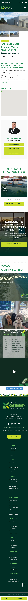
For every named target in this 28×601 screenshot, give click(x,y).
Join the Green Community (13, 581)
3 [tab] (13, 199)
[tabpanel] (14, 186)
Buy (13, 445)
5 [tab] (17, 199)
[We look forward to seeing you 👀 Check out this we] (14, 344)
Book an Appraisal (13, 462)
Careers (13, 564)
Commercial (13, 497)
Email (20, 598)
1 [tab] (8, 199)
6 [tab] (19, 199)
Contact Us (13, 577)
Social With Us (13, 579)
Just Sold (13, 469)
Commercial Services (13, 502)
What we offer (13, 524)
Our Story (13, 540)
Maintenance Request (13, 488)
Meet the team (13, 465)
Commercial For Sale (13, 505)
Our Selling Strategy (13, 467)
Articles (13, 555)
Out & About (13, 543)
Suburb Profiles (13, 559)
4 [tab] (15, 199)
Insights (13, 552)
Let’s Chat (13, 574)
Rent (13, 476)
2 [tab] (10, 199)
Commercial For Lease (13, 507)
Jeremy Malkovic (14, 138)
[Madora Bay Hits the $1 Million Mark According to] (14, 287)
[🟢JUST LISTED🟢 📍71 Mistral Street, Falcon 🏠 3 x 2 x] (14, 372)
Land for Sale (13, 450)
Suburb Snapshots (13, 557)
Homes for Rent (13, 481)
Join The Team (13, 569)
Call (7, 598)
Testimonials (13, 547)
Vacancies (13, 567)
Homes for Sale (13, 448)
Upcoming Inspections (13, 452)
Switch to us (13, 490)
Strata (13, 518)
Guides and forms (13, 455)
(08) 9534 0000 (14, 414)
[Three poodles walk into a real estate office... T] (14, 315)
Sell (13, 459)
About (13, 537)
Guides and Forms (13, 471)
